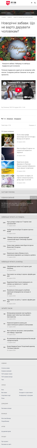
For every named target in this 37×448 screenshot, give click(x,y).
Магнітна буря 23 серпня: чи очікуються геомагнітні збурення (25, 150)
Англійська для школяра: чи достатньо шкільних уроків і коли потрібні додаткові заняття (17, 204)
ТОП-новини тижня (6, 374)
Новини (9, 17)
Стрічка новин (5, 368)
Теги (2, 379)
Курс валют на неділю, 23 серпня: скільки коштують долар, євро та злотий (25, 178)
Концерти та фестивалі (26, 392)
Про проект (4, 441)
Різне (2, 398)
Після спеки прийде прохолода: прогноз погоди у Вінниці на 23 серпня (26, 137)
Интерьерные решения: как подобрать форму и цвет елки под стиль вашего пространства (19, 315)
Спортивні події (5, 395)
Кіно (2, 389)
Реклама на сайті (6, 444)
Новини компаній (6, 371)
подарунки (18, 119)
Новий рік (10, 119)
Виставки (4, 392)
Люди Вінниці (5, 421)
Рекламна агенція (6, 408)
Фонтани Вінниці (6, 418)
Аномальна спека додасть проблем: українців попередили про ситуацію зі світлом (19, 292)
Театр (20, 389)
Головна (3, 17)
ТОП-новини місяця (6, 376)
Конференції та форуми (26, 395)
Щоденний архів (6, 431)
